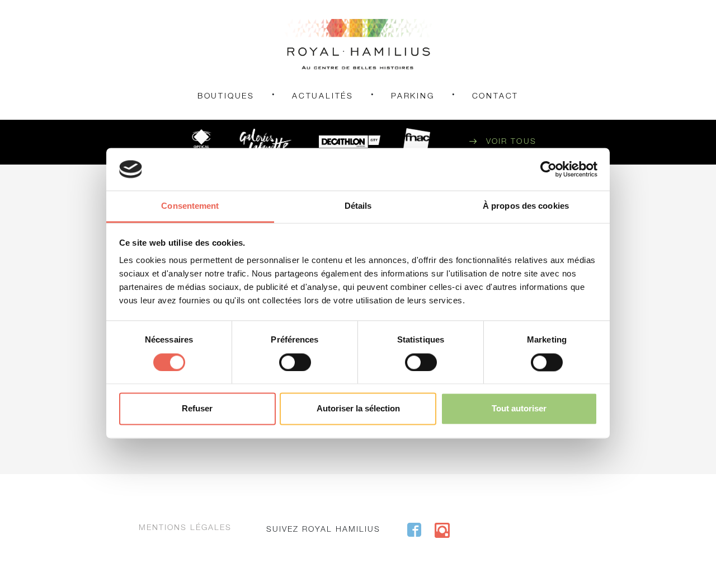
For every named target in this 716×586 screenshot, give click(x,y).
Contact (495, 97)
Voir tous (511, 142)
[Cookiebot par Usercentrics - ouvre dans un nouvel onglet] (548, 169)
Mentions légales (185, 528)
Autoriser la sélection (358, 409)
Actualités (323, 97)
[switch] (295, 362)
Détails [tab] (358, 206)
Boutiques (226, 97)
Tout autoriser (519, 409)
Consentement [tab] (190, 206)
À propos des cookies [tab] (526, 206)
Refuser (197, 409)
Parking (413, 97)
